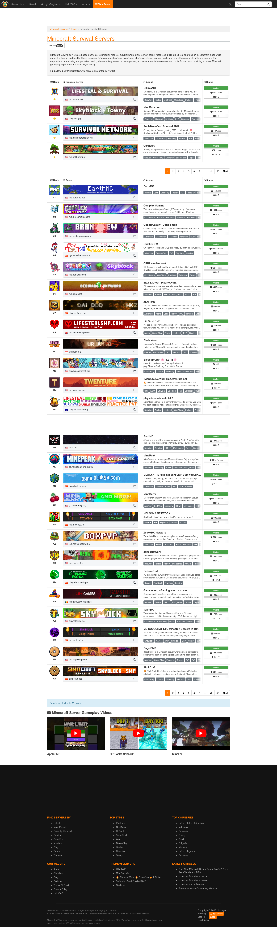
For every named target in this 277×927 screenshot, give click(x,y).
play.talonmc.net (76, 620)
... (205, 171)
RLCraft (120, 831)
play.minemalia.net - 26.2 (158, 398)
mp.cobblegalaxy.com (79, 236)
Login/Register (51, 4)
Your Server (104, 4)
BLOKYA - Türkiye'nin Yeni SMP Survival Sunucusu (174, 475)
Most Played (60, 827)
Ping (56, 847)
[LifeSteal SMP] (100, 324)
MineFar (177, 754)
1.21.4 (217, 579)
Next (225, 171)
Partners (58, 881)
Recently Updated (63, 831)
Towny (119, 855)
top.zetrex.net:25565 (79, 543)
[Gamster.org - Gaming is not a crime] (100, 594)
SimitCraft (149, 667)
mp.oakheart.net (76, 156)
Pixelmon (120, 823)
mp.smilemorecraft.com (80, 137)
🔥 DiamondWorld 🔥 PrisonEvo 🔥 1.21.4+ (138, 877)
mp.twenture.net (76, 390)
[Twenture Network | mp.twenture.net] (100, 382)
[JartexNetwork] (100, 555)
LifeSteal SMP (151, 321)
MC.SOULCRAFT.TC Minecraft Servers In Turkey (172, 629)
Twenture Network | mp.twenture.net (165, 379)
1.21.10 (216, 618)
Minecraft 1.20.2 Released (192, 884)
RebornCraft (151, 571)
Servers (55, 45)
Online (216, 88)
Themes (58, 855)
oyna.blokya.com (77, 486)
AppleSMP (53, 754)
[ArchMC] (100, 439)
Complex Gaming (153, 205)
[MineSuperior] (100, 110)
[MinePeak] (100, 459)
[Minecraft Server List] (4, 4)
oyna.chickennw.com (79, 255)
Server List (17, 4)
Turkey (182, 835)
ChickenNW (150, 244)
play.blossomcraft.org (79, 370)
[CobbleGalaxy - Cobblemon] (100, 228)
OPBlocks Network (154, 263)
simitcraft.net (75, 678)
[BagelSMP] (100, 651)
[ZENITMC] (100, 305)
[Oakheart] (100, 149)
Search (33, 4)
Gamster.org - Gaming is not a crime (165, 590)
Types (74, 29)
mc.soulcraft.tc (76, 640)
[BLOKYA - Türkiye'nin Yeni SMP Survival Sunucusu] (100, 478)
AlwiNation (150, 340)
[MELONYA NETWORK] (100, 516)
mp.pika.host (75, 293)
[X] (230, 4)
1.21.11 (216, 387)
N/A (217, 364)
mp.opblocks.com (77, 274)
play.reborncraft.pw (78, 582)
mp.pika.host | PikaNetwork (159, 282)
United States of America (191, 823)
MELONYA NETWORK (156, 513)
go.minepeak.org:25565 (80, 466)
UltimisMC (149, 88)
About (85, 4)
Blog (56, 877)
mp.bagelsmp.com (78, 659)
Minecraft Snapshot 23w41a (193, 876)
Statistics (58, 873)
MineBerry (149, 494)
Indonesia (184, 827)
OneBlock (121, 827)
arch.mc (72, 447)
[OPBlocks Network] (100, 266)
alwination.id (74, 351)
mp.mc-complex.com (79, 216)
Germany (183, 855)
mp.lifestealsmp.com (79, 332)
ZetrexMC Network (154, 532)
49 (211, 171)
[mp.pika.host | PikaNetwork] (100, 286)
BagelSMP (149, 648)
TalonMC (148, 609)
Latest (57, 823)
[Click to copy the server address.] (134, 99)
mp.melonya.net (76, 524)
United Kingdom (187, 851)
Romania (183, 831)
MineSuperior (151, 107)
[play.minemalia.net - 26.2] (100, 401)
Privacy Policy (60, 889)
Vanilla (119, 847)
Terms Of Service (62, 885)
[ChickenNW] (100, 247)
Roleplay (120, 851)
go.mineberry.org (77, 505)
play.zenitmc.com (77, 313)
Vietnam (183, 847)
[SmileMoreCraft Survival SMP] (100, 130)
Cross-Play (121, 843)
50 (218, 171)
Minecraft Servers (58, 29)
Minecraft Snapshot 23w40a (193, 880)
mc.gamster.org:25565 (80, 601)
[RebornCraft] (100, 574)
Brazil (181, 839)
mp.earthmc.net (76, 197)
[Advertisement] (138, 18)
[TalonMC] (100, 613)
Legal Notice (203, 919)
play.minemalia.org (78, 409)
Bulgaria (183, 843)
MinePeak (149, 455)
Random (58, 835)
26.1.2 (217, 154)
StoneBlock (121, 835)
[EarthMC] (100, 189)
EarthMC (148, 186)
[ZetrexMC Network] (100, 536)
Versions (58, 843)
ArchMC (148, 436)
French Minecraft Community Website (198, 888)
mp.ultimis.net (75, 99)
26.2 (217, 96)
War (118, 839)
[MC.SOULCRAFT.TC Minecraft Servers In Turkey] (100, 632)
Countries (58, 839)
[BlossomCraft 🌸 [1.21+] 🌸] (100, 363)
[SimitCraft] (100, 671)
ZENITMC (149, 302)
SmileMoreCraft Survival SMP (161, 126)
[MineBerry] (100, 497)
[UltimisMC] (100, 91)
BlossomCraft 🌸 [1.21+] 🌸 (160, 359)
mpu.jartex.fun (75, 563)
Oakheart (149, 145)
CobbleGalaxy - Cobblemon (160, 225)
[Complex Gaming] (100, 209)
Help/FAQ (70, 4)
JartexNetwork (152, 552)
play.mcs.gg (74, 118)
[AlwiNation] (100, 344)
